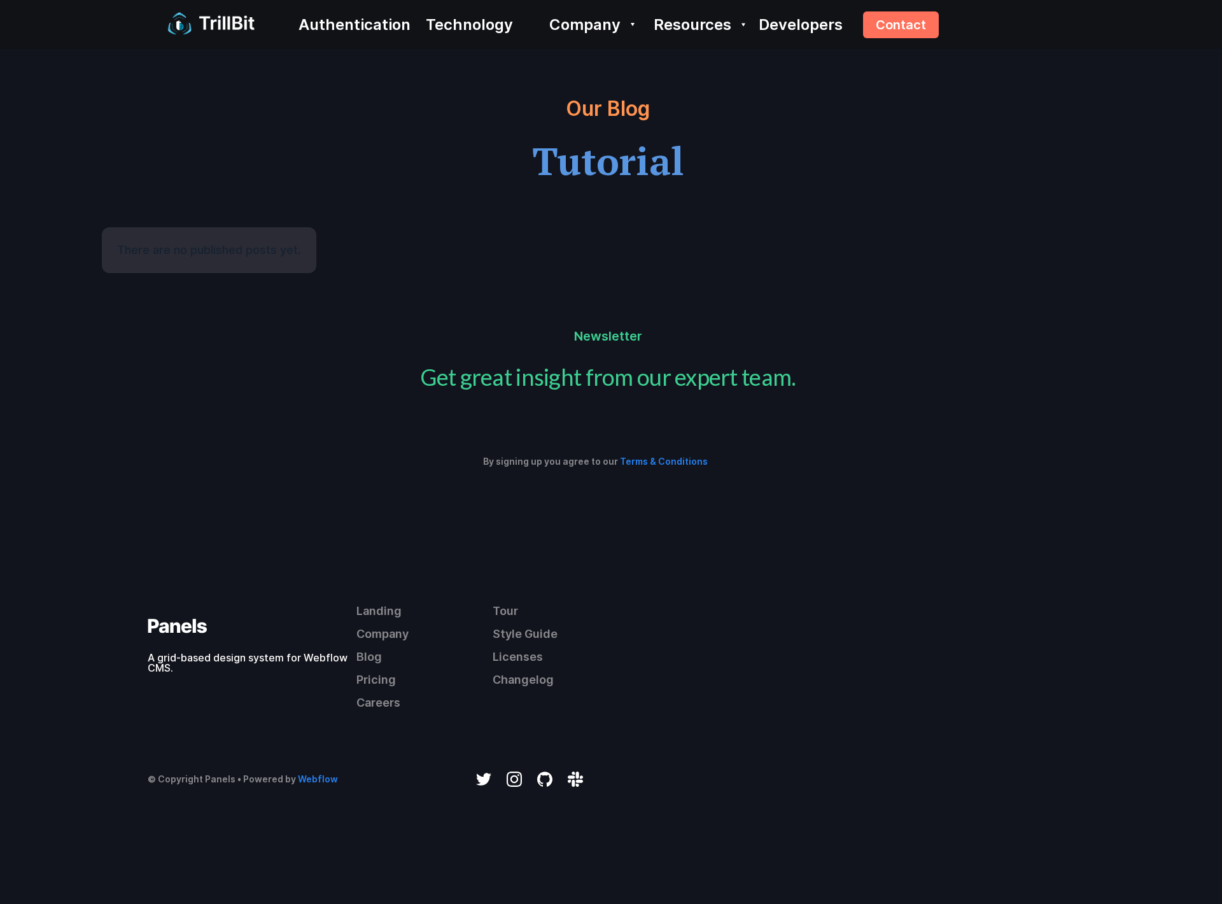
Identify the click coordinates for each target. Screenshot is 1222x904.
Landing (379, 611)
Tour (505, 611)
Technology (469, 24)
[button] (588, 24)
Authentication (354, 24)
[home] (207, 24)
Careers (378, 702)
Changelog (523, 679)
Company (382, 633)
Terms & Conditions (664, 461)
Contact (901, 24)
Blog (369, 656)
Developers (801, 24)
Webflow (318, 778)
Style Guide (525, 633)
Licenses (518, 656)
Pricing (376, 679)
